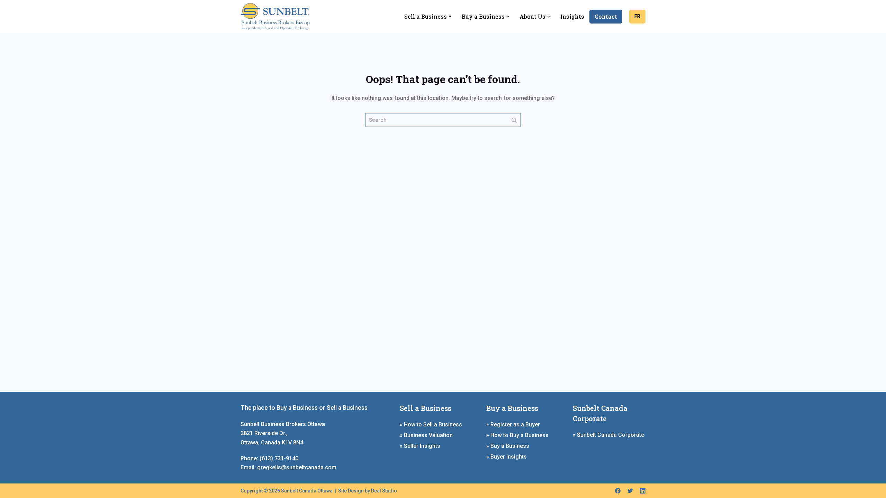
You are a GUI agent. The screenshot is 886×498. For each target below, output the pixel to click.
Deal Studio (384, 491)
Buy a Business (483, 16)
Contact (606, 16)
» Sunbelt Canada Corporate (608, 435)
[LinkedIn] (642, 491)
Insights (572, 16)
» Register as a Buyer (513, 424)
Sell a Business (425, 16)
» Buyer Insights (506, 456)
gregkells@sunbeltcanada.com (296, 467)
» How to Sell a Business (431, 424)
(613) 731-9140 (279, 458)
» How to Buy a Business (517, 435)
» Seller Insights (420, 446)
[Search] (514, 120)
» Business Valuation (426, 435)
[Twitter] (630, 491)
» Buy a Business (507, 446)
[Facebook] (618, 491)
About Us (532, 16)
